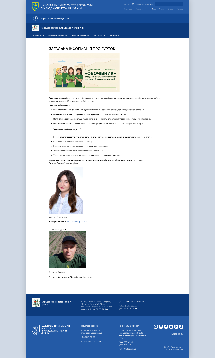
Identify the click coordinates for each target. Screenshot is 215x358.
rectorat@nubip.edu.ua (91, 341)
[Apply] (180, 4)
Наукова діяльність (80, 35)
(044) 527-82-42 (88, 337)
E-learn (170, 9)
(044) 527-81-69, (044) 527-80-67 (132, 301)
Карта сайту (177, 334)
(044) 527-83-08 (125, 344)
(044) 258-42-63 (126, 342)
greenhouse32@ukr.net (128, 308)
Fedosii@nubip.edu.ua (128, 306)
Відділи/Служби (158, 9)
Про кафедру (37, 35)
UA (125, 4)
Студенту (113, 35)
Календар (128, 9)
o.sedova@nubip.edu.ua (77, 221)
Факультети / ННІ (142, 9)
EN (128, 4)
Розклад (180, 9)
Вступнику (98, 35)
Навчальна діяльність (57, 35)
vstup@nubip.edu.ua (127, 349)
